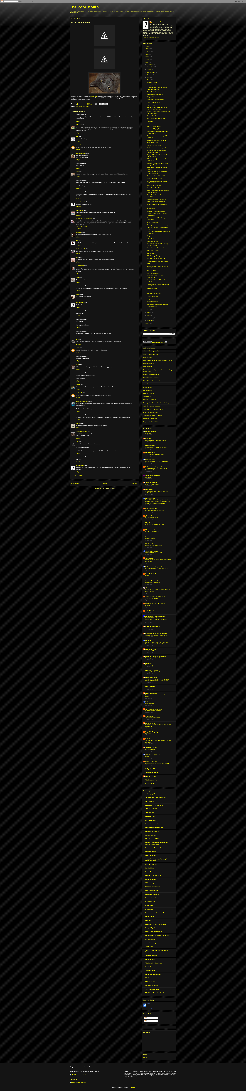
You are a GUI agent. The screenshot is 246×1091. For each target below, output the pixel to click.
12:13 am (78, 228)
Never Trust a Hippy (151, 693)
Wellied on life (150, 981)
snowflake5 (149, 716)
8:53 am (78, 315)
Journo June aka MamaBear (84, 218)
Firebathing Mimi (152, 306)
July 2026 (148, 477)
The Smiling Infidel (151, 772)
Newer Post (75, 484)
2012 (147, 49)
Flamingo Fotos (150, 851)
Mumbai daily (149, 909)
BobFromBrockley (151, 508)
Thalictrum (150, 121)
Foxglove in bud (151, 299)
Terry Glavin (149, 946)
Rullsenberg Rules (151, 677)
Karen (77, 347)
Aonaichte (148, 688)
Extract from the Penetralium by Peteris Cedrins (157, 360)
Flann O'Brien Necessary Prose (152, 381)
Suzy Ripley (146, 384)
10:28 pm (78, 198)
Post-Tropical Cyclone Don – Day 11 (155, 524)
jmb (77, 257)
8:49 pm (78, 133)
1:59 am (78, 253)
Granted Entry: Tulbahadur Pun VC (157, 304)
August (149, 75)
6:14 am (78, 290)
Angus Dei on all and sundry (154, 805)
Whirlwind (79, 393)
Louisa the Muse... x (152, 894)
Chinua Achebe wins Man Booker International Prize (157, 181)
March (149, 315)
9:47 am (78, 336)
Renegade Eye (150, 939)
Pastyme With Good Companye (155, 924)
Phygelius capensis (152, 296)
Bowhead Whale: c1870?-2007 (156, 211)
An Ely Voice (149, 801)
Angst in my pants (152, 105)
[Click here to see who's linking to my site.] (78, 1075)
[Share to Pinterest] (107, 104)
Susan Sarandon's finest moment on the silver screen (158, 267)
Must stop (148, 433)
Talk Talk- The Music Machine (156, 258)
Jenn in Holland (80, 153)
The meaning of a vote (151, 665)
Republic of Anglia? (150, 538)
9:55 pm (78, 176)
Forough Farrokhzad (149, 399)
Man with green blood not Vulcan (157, 248)
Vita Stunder (149, 978)
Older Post (133, 484)
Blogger (132, 1087)
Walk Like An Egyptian (151, 598)
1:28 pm (78, 361)
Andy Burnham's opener (152, 484)
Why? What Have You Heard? (155, 993)
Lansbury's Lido (150, 879)
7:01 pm (78, 419)
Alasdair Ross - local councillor (155, 797)
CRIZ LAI (78, 124)
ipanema (78, 232)
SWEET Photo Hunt (81, 226)
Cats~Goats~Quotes (81, 431)
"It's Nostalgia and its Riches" (155, 603)
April (148, 312)
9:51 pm (78, 168)
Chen (77, 277)
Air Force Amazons (151, 588)
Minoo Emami (147, 387)
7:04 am (78, 299)
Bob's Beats (149, 702)
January (149, 320)
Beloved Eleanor (150, 820)
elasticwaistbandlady (82, 401)
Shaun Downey (146, 1003)
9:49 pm (78, 149)
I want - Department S (153, 102)
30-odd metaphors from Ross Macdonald (156, 461)
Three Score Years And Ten (154, 530)
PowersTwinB (80, 265)
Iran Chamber (147, 366)
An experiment (151, 85)
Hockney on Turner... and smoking (157, 225)
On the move (149, 628)
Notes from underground (153, 467)
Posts (147, 1018)
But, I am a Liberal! (151, 670)
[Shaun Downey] (144, 1006)
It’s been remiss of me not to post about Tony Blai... (157, 88)
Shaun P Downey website (151, 351)
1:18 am (78, 453)
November (150, 67)
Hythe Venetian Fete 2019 (152, 582)
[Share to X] (103, 104)
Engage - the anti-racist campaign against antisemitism (156, 843)
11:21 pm (78, 215)
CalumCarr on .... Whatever (154, 824)
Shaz (77, 171)
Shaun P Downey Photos (150, 354)
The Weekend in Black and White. (154, 454)
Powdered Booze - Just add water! (157, 261)
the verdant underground (153, 709)
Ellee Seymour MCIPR (152, 839)
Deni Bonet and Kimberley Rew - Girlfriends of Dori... (157, 151)
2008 (147, 59)
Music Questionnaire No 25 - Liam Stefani (157, 763)
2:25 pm (78, 381)
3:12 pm (78, 389)
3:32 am (78, 282)
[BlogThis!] (101, 104)
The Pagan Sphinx (151, 747)
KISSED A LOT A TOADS (153, 875)
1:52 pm (78, 472)
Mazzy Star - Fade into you (155, 188)
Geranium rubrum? (152, 301)
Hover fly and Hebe (152, 222)
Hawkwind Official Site (150, 418)
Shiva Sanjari (147, 396)
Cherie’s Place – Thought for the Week (156, 447)
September (150, 72)
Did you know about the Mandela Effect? (156, 568)
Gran (77, 441)
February (150, 318)
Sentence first (150, 459)
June (148, 80)
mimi (77, 106)
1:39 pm (78, 369)
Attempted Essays (151, 649)
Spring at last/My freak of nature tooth (156, 635)
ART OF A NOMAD (151, 809)
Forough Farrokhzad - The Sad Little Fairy (156, 403)
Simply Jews (149, 558)
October (149, 69)
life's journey (149, 883)
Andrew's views (150, 776)
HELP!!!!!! (148, 733)
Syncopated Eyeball (151, 551)
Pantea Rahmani (148, 363)
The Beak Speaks (151, 955)
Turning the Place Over (154, 145)
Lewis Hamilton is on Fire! (154, 178)
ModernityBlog (150, 901)
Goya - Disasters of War (150, 421)
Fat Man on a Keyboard (153, 848)
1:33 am (78, 237)
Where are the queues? (154, 293)
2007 (147, 62)
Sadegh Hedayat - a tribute (151, 406)
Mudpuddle (149, 905)
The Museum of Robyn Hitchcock (153, 415)
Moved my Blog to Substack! (153, 545)
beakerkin (78, 145)
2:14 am (78, 461)
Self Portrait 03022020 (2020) (153, 552)
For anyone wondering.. (151, 517)
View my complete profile (151, 37)
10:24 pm (78, 188)
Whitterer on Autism (151, 985)
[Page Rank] (146, 342)
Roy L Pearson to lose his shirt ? (156, 118)
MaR (77, 136)
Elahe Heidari (147, 357)
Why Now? (148, 523)
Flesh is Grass (150, 498)
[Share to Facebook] (105, 104)
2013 (147, 46)
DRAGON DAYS (150, 452)
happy (147, 756)
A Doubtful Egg (150, 611)
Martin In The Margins (152, 626)
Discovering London (152, 831)
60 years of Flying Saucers (155, 129)
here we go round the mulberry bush (155, 658)
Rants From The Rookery (153, 931)
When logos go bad (153, 273)
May (148, 310)
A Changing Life (150, 794)
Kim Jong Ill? (151, 238)
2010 (147, 54)
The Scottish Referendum (152, 717)
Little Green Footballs (152, 886)
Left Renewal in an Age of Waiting (154, 510)
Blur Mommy (79, 210)
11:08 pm (78, 428)
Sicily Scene (149, 489)
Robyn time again (152, 82)
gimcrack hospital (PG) (152, 754)
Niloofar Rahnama (148, 393)
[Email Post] (96, 104)
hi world (147, 605)
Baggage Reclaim (151, 761)
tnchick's (148, 967)
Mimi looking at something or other (157, 148)
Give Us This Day (151, 864)
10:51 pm (78, 206)
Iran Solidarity (150, 868)
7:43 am (78, 307)
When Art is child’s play (154, 185)
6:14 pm (78, 397)
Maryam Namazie (150, 898)
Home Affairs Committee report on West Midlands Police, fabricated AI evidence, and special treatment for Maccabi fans (157, 501)
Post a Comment (78, 475)
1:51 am (78, 245)
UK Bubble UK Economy (153, 974)
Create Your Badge (147, 1008)
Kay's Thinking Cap (151, 732)
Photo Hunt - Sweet (153, 92)
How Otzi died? (151, 270)
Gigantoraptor (151, 208)
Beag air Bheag (150, 816)
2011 (147, 51)
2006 (147, 324)
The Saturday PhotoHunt (153, 963)
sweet (87, 106)
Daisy (77, 364)
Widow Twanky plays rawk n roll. (156, 199)
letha (77, 339)
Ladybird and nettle (152, 241)
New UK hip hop (149, 703)
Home (105, 484)
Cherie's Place (150, 445)
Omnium (148, 438)
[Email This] (100, 104)
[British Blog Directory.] (157, 342)
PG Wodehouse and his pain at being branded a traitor (158, 285)
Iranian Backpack (151, 872)
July (148, 77)
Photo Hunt (93, 96)
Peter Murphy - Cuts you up (155, 256)
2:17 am (78, 262)
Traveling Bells (150, 970)
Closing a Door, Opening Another (154, 672)
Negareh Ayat (147, 390)
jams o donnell (80, 202)
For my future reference (151, 531)
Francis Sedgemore (151, 537)
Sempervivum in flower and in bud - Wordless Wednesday (157, 108)
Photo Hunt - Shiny (152, 142)
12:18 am (78, 438)
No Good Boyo (150, 723)
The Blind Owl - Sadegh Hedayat (153, 409)
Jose (77, 240)
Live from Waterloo (151, 890)
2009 (147, 57)
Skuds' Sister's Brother (152, 475)
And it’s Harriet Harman (154, 126)
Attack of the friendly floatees (155, 99)
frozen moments (150, 855)
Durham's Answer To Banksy (153, 710)
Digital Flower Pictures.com (154, 827)
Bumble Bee (150, 253)
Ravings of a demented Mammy (155, 656)
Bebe (148, 263)
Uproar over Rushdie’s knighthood (157, 176)
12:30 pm (78, 352)
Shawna (78, 384)
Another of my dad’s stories (155, 291)
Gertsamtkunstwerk (151, 581)
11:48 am (78, 344)
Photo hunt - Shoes (152, 250)
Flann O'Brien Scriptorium (151, 374)
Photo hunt (82, 106)
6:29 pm (78, 411)
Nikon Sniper (149, 916)
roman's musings (151, 943)
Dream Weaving (150, 835)
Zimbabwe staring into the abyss (156, 140)
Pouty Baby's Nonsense (153, 928)
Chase (147, 575)
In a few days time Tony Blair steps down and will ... (157, 132)
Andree (78, 423)
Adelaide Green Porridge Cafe (155, 596)
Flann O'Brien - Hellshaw (150, 377)
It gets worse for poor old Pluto (156, 201)
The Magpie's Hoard (151, 780)
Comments (149, 1021)
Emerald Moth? (151, 116)
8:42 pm (78, 121)
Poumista (148, 640)
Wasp (148, 236)
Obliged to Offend (151, 769)
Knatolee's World (151, 574)
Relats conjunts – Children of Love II (155, 440)
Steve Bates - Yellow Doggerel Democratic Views (155, 616)
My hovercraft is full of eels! (154, 913)
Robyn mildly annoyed (153, 97)
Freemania (148, 663)
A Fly (148, 123)
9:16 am (78, 327)
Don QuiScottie (150, 686)
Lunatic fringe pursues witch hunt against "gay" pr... (157, 172)
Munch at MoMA (150, 749)
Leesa (77, 294)
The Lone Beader (151, 544)
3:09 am (78, 274)
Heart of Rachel (80, 249)
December (150, 64)
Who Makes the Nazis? (152, 989)
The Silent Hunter (151, 482)
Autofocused (149, 812)
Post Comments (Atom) (108, 488)
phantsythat (149, 516)
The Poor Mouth (84, 7)
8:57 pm (78, 141)
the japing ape (150, 959)
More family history (152, 288)
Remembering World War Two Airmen (157, 935)
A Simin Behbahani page (150, 412)
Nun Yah (148, 920)
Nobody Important (151, 739)
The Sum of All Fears (151, 651)
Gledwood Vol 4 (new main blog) (156, 633)
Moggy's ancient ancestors (155, 94)
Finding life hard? (151, 431)
